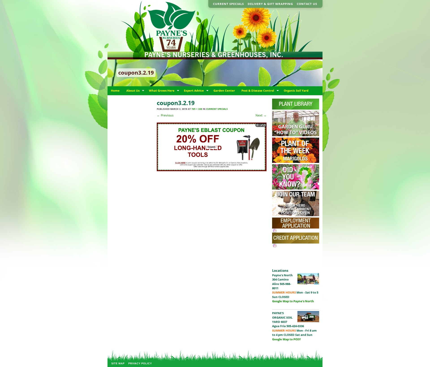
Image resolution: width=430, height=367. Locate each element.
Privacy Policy (140, 363)
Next (261, 115)
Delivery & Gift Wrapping (270, 4)
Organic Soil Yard (296, 91)
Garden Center (224, 91)
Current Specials (228, 4)
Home (115, 91)
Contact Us (307, 4)
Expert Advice (194, 91)
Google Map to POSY (286, 339)
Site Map (118, 363)
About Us (133, 91)
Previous (165, 115)
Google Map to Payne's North (293, 301)
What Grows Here (161, 91)
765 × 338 (196, 108)
